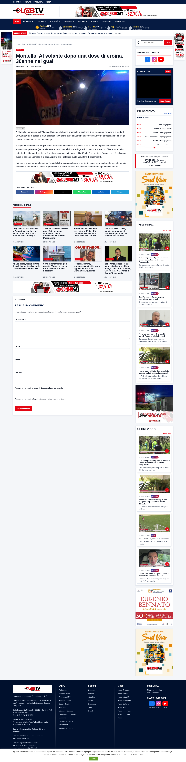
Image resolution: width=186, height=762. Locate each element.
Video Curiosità (124, 714)
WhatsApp (82, 192)
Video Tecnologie (124, 711)
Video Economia (124, 700)
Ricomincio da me (66, 728)
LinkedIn (101, 192)
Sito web (19, 372)
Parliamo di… (64, 725)
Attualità (54, 21)
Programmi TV (64, 697)
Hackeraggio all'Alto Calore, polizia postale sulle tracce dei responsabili (154, 362)
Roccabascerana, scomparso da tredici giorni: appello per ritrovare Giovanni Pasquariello (87, 267)
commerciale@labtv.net (27, 748)
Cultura (81, 21)
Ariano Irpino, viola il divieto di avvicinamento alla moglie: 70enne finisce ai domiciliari (26, 266)
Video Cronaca (124, 690)
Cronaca (27, 21)
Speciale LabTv (65, 700)
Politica (40, 21)
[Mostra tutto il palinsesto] (154, 147)
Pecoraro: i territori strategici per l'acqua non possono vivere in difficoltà (153, 502)
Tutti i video (167, 220)
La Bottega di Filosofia (68, 714)
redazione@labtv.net (21, 738)
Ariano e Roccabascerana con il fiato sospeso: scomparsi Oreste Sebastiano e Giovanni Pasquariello (55, 233)
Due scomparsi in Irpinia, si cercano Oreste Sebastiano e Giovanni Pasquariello (154, 250)
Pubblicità (38, 2)
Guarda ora (165, 101)
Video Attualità (123, 697)
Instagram (44, 192)
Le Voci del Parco (66, 721)
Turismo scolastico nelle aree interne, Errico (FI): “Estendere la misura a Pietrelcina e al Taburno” (85, 232)
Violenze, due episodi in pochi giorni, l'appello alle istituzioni (152, 326)
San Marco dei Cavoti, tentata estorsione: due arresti (151, 288)
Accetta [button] (93, 758)
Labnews (62, 718)
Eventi (90, 711)
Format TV (119, 21)
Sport (93, 21)
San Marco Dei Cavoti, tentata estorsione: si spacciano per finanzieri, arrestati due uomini (116, 232)
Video (120, 718)
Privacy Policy (64, 694)
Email (18, 359)
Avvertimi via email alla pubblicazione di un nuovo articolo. (40, 399)
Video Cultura (123, 704)
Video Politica (123, 694)
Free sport (63, 707)
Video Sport (122, 707)
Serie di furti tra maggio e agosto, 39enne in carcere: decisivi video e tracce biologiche (56, 267)
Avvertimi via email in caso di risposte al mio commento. (39, 388)
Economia (68, 21)
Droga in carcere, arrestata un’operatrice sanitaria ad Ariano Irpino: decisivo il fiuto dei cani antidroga (25, 232)
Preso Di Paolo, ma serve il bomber (154, 539)
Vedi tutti (167, 113)
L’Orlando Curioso (66, 711)
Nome (18, 346)
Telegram (120, 192)
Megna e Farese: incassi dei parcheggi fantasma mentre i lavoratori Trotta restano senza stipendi (71, 33)
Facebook (24, 192)
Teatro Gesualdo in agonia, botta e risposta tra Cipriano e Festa (154, 575)
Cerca (48, 2)
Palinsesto (106, 21)
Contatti (27, 2)
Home (17, 21)
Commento (20, 319)
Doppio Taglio (64, 704)
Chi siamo (17, 2)
